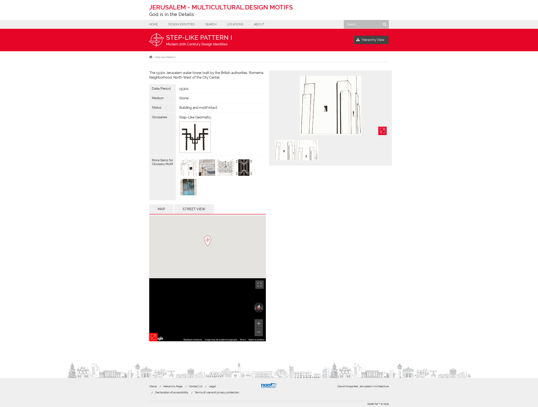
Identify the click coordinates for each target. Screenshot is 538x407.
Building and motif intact (198, 108)
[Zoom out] (258, 332)
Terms (243, 340)
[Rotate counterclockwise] (255, 307)
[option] (330, 106)
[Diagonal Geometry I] (225, 168)
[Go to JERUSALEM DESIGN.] (150, 57)
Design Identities (181, 24)
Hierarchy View (372, 40)
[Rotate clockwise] (262, 307)
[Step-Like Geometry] (221, 137)
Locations (235, 24)
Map (161, 209)
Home (153, 24)
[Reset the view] (258, 307)
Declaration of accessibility (171, 392)
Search (210, 24)
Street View (194, 209)
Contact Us (195, 386)
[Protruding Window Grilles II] (244, 168)
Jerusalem (221, 7)
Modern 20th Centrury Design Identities (197, 44)
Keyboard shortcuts (192, 340)
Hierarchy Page (172, 386)
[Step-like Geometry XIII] (188, 168)
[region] (207, 309)
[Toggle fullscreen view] (259, 284)
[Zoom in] (258, 323)
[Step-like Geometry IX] (207, 168)
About (259, 24)
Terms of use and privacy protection (217, 392)
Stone (184, 98)
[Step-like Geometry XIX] (188, 187)
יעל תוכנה (372, 404)
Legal (212, 386)
